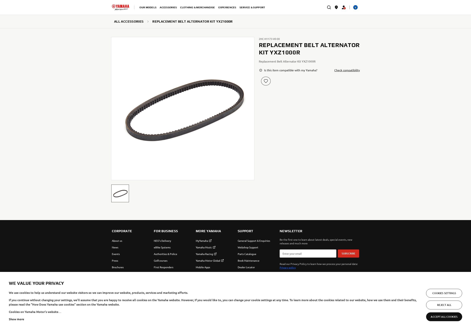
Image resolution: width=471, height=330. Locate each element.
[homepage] (120, 7)
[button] (120, 193)
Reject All (444, 305)
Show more (16, 319)
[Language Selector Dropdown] (355, 7)
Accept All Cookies (444, 316)
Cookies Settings (444, 293)
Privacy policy (288, 267)
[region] (235, 301)
